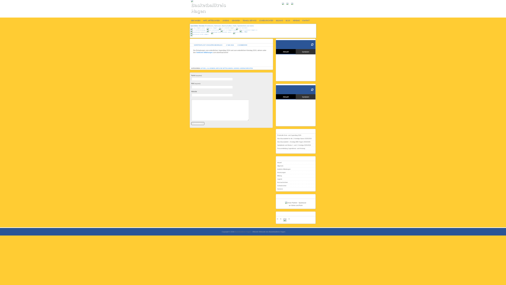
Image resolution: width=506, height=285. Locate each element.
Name (196, 75)
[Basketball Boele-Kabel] (200, 32)
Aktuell (204, 68)
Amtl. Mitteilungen (211, 20)
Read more (280, 152)
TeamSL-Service (249, 20)
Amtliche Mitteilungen (224, 68)
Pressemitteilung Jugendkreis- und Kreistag (291, 148)
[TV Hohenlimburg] (198, 30)
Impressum (290, 7)
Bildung (279, 20)
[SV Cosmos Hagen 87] (249, 30)
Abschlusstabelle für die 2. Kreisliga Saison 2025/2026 (294, 138)
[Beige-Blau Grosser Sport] (221, 32)
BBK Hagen (195, 20)
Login (283, 7)
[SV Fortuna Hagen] (227, 28)
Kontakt (305, 20)
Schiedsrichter (266, 20)
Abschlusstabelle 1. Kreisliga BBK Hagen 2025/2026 (293, 142)
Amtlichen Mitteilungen (204, 52)
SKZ (245, 32)
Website (194, 91)
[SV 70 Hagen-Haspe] (229, 30)
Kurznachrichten (246, 68)
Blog (288, 20)
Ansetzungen (281, 172)
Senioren (236, 20)
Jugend (225, 20)
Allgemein (211, 68)
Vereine (296, 20)
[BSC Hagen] (212, 28)
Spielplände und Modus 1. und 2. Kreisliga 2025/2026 (294, 145)
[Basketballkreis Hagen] (205, 7)
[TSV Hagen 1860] (198, 28)
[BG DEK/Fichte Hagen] (200, 34)
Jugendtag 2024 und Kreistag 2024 (206, 41)
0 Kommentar (242, 45)
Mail (195, 83)
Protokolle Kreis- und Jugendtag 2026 (289, 135)
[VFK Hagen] (238, 32)
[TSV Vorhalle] (242, 28)
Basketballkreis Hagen (243, 232)
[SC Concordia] (213, 30)
